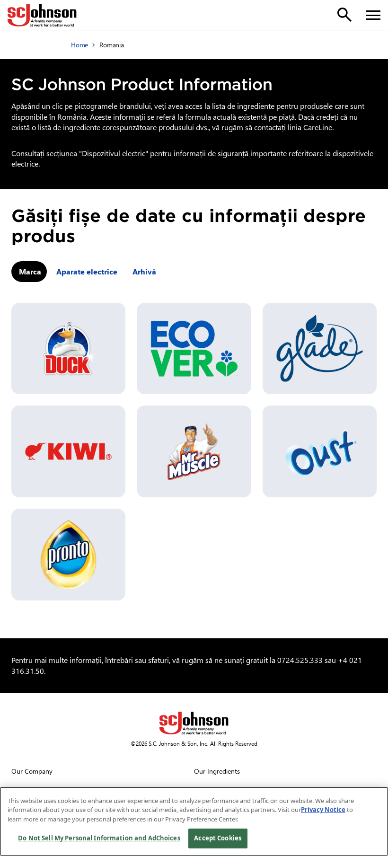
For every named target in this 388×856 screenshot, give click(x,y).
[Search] (344, 14)
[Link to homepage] (42, 15)
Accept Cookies (217, 838)
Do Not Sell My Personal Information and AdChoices (99, 838)
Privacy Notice (323, 809)
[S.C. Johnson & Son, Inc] (194, 723)
